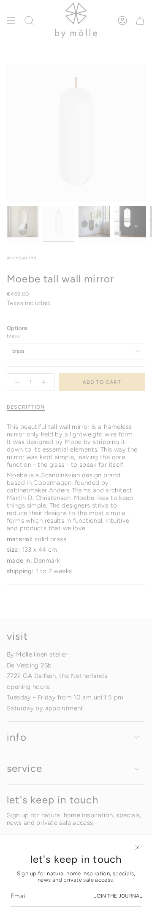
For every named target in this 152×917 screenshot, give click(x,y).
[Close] (137, 847)
